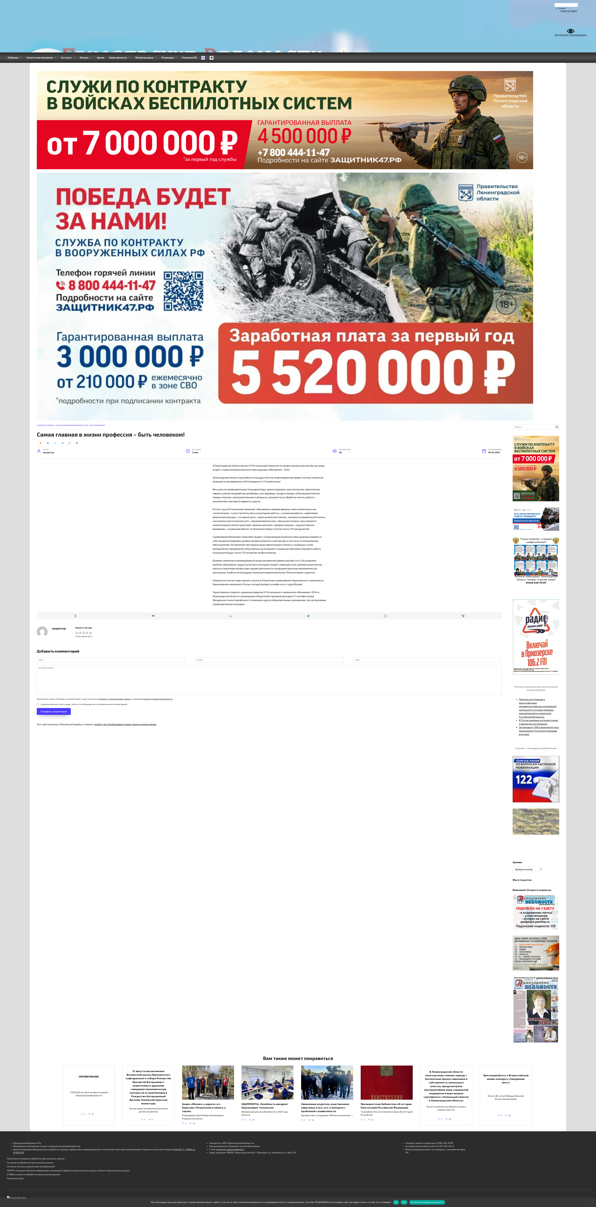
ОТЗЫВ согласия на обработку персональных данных (33, 1174)
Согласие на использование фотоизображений (31, 1166)
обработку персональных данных (115, 699)
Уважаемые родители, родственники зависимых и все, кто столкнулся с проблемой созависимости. (325, 1107)
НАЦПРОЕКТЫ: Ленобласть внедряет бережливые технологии (265, 1105)
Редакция (168, 57)
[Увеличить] (555, 511)
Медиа (84, 57)
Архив (100, 57)
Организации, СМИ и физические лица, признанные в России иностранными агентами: (539, 731)
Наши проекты (118, 57)
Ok (396, 1202)
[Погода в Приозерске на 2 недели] (569, 11)
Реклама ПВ (189, 57)
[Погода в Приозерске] (566, 5)
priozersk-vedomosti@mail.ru (230, 1149)
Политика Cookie (15, 1178)
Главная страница (45, 425)
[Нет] (592, 1202)
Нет (404, 1202)
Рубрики (13, 57)
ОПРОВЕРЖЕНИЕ (89, 1076)
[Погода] (560, 8)
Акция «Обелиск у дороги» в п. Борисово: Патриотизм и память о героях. (204, 1107)
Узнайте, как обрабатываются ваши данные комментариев (125, 724)
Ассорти (66, 57)
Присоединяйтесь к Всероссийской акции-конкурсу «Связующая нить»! (505, 1079)
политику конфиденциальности (157, 699)
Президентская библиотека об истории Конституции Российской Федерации (386, 1105)
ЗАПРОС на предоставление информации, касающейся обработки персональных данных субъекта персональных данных (68, 1170)
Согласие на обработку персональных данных (30, 1162)
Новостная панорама (40, 57)
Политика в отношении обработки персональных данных (36, 1158)
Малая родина (144, 57)
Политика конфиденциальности (427, 1202)
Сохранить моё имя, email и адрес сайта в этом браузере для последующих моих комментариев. (84, 704)
